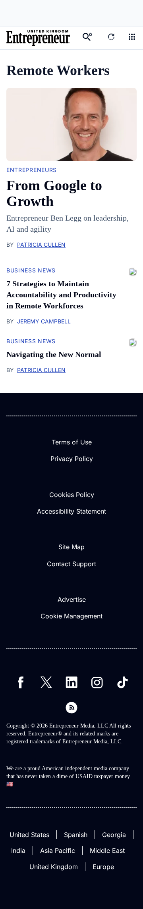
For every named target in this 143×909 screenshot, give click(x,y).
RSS (71, 708)
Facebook (21, 682)
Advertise (72, 599)
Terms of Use (72, 442)
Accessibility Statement (71, 511)
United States (29, 835)
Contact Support (71, 564)
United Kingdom (53, 867)
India (18, 850)
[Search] (87, 37)
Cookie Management (71, 616)
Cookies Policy (71, 495)
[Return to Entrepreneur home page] (38, 38)
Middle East (107, 850)
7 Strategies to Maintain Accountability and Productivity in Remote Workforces (61, 294)
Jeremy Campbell (44, 321)
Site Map (71, 547)
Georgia (114, 835)
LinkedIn (71, 682)
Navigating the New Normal (53, 354)
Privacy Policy (71, 459)
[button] (132, 37)
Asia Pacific (57, 850)
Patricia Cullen (41, 244)
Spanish (75, 835)
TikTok (122, 682)
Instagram (97, 682)
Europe (103, 867)
